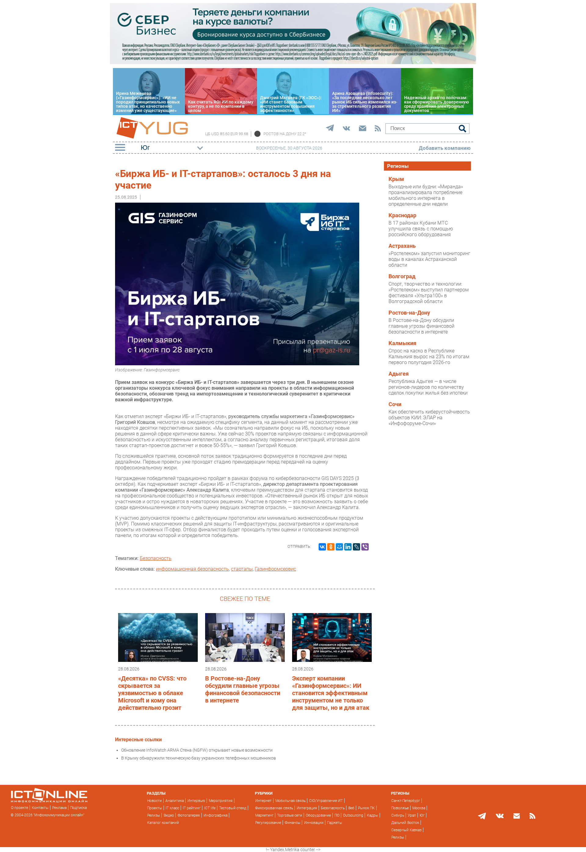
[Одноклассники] (331, 547)
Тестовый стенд (232, 808)
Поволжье (400, 808)
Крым (396, 179)
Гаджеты (334, 823)
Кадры (372, 815)
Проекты (154, 808)
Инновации (314, 823)
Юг (422, 815)
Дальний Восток (405, 823)
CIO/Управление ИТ (326, 801)
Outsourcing (353, 815)
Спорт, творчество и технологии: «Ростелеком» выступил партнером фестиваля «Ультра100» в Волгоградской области (429, 292)
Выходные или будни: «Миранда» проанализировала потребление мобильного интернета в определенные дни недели (426, 195)
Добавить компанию (445, 148)
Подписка (78, 808)
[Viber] (365, 547)
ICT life (209, 808)
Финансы (292, 823)
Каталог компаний (163, 823)
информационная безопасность (192, 569)
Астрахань (402, 246)
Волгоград (402, 276)
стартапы (242, 569)
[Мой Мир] (339, 547)
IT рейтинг (192, 808)
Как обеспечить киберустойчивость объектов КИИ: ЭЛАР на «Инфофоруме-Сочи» (429, 417)
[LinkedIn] (348, 547)
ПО (337, 815)
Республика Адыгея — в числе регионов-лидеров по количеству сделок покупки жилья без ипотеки (428, 387)
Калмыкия (402, 343)
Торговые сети (289, 815)
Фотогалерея (189, 815)
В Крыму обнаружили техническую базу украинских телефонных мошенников (198, 758)
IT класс (172, 808)
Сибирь (397, 815)
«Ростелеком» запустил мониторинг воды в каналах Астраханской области (429, 259)
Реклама (59, 808)
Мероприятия (221, 801)
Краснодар (402, 215)
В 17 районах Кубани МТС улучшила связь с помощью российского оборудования (421, 228)
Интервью (196, 801)
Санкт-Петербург (405, 801)
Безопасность (156, 558)
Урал (412, 815)
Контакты (40, 808)
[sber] (293, 62)
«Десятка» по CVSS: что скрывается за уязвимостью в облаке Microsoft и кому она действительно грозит (152, 693)
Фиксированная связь (274, 808)
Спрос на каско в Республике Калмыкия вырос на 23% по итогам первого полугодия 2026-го (429, 356)
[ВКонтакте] (322, 547)
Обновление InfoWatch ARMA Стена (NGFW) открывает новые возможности (197, 750)
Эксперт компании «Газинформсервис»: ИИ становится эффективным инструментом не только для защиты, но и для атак (330, 693)
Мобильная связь (290, 801)
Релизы (153, 815)
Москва (418, 808)
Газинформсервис (275, 569)
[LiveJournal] (356, 547)
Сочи (395, 404)
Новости (154, 801)
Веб (351, 808)
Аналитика (174, 801)
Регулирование (268, 823)
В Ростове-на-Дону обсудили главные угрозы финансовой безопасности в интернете (242, 689)
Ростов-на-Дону (409, 313)
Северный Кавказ (406, 830)
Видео (169, 815)
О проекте (19, 808)
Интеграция (307, 808)
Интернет (263, 801)
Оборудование (318, 815)
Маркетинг (264, 815)
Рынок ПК (366, 808)
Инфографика (215, 815)
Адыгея (399, 374)
